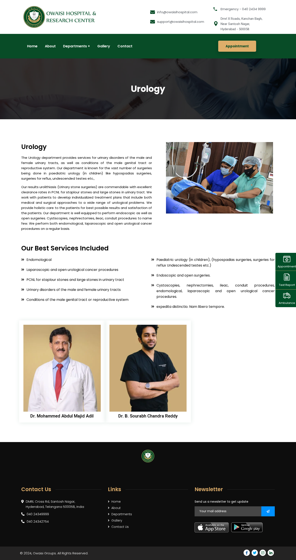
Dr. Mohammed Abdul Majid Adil (62, 416)
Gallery (116, 520)
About (116, 508)
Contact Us (120, 527)
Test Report (287, 285)
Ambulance (287, 303)
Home (116, 501)
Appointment (287, 266)
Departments (121, 514)
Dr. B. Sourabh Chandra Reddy (148, 416)
